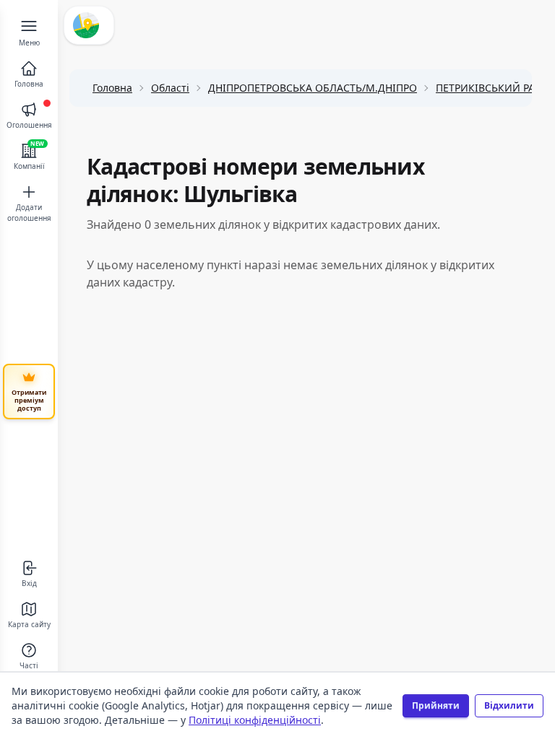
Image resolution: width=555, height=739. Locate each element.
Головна (112, 88)
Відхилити (509, 705)
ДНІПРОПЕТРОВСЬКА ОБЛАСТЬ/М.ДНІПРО (312, 88)
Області (170, 88)
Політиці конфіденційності (255, 720)
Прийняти (436, 705)
